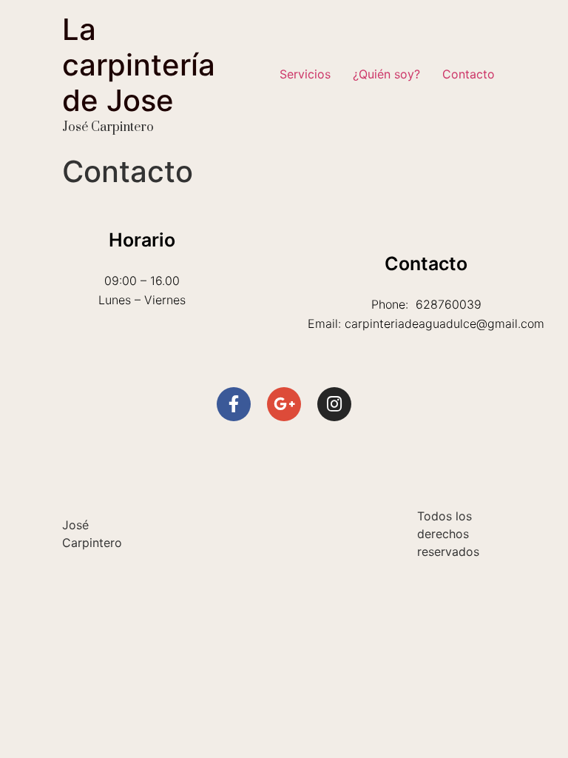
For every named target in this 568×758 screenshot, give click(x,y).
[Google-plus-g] (284, 404)
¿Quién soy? (386, 74)
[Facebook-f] (234, 404)
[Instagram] (334, 404)
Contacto (468, 74)
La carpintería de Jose (138, 64)
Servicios (305, 74)
